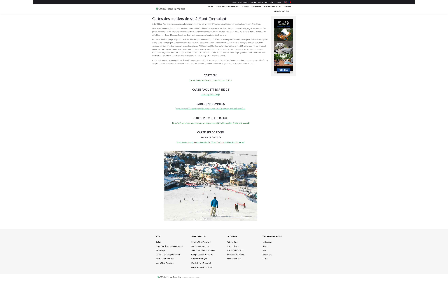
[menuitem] (210, 6)
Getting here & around (259, 2)
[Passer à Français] (290, 2)
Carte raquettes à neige (210, 94)
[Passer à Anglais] (285, 2)
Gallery (272, 2)
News (279, 2)
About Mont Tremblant (240, 2)
